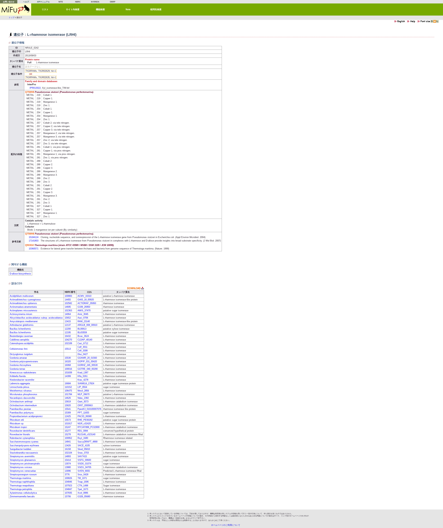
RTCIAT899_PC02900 (89, 427)
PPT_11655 (83, 412)
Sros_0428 (83, 474)
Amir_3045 (83, 314)
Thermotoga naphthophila (22, 481)
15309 (68, 412)
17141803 (33, 240)
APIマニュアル (43, 2)
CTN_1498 (83, 485)
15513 (68, 349)
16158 (68, 449)
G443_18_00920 (86, 299)
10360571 (33, 248)
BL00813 (82, 329)
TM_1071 (82, 478)
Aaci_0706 (83, 317)
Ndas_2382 (83, 398)
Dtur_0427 (83, 354)
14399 (68, 376)
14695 (68, 307)
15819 (68, 401)
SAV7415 (82, 456)
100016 (68, 369)
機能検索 (100, 9)
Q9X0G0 (29, 245)
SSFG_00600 (84, 460)
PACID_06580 (85, 416)
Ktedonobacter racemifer (22, 380)
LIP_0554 (82, 387)
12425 (68, 416)
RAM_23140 (84, 321)
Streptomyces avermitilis (22, 456)
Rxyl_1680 (83, 438)
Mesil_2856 (83, 390)
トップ (11, 17)
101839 (68, 372)
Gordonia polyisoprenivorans (24, 361)
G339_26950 (84, 307)
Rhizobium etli (17, 420)
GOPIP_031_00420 (87, 361)
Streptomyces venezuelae (23, 471)
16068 (68, 365)
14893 (68, 456)
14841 (68, 441)
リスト (45, 9)
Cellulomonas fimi (19, 349)
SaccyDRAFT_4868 (87, 441)
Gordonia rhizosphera (20, 365)
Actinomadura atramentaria (23, 307)
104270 (68, 339)
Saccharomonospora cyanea (24, 441)
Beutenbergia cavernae (21, 336)
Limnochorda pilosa (19, 387)
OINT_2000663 (85, 405)
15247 (68, 427)
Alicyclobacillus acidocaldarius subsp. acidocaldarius (36, 317)
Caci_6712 (83, 343)
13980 (68, 467)
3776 (67, 474)
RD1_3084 (83, 430)
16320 (68, 361)
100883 (68, 296)
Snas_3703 (83, 452)
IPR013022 (35, 88)
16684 (68, 383)
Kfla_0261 (83, 376)
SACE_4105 (84, 445)
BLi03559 (82, 332)
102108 (68, 343)
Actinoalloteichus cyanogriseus (25, 299)
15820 (68, 405)
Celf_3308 (83, 350)
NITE (60, 2)
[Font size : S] (432, 22)
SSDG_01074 (84, 463)
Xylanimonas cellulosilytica (23, 493)
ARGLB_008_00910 (87, 325)
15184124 (33, 237)
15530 (68, 358)
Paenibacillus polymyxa (21, 412)
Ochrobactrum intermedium (23, 405)
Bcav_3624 (83, 336)
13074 (68, 463)
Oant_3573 (83, 401)
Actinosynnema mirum (21, 314)
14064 (68, 314)
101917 (68, 423)
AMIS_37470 (84, 310)
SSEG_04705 (84, 467)
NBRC (78, 2)
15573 (68, 420)
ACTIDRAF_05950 (87, 303)
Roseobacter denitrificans (22, 430)
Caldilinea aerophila (19, 339)
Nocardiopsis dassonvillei (22, 398)
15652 (68, 317)
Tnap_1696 (83, 481)
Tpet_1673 (83, 489)
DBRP (112, 2)
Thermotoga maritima (20, 478)
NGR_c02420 (84, 423)
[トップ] (15, 9)
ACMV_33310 (84, 296)
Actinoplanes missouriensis (23, 310)
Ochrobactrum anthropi (21, 401)
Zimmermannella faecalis (22, 496)
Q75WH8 (29, 92)
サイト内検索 (72, 9)
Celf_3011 (82, 347)
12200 (68, 329)
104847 (68, 489)
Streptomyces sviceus (21, 467)
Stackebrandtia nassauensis (24, 452)
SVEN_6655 (84, 471)
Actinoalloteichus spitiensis (23, 303)
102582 (68, 303)
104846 (68, 481)
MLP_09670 (83, 394)
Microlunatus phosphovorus (23, 394)
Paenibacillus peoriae (20, 409)
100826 (68, 478)
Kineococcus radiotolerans (23, 372)
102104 (68, 452)
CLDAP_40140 (85, 339)
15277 (68, 430)
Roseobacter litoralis (20, 434)
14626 (68, 398)
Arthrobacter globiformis (22, 325)
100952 (68, 438)
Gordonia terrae (17, 369)
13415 (68, 321)
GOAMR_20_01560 (87, 358)
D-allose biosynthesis (20, 273)
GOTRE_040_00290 (88, 369)
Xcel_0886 (83, 493)
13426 (68, 445)
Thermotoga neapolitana (22, 485)
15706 (68, 496)
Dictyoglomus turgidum (21, 354)
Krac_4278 (83, 380)
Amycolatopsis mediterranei (24, 321)
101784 (68, 394)
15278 (68, 434)
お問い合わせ (8, 2)
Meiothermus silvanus (21, 390)
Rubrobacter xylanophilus (22, 438)
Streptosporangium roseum (23, 474)
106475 (68, 390)
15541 (68, 409)
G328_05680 (84, 496)
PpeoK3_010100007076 (89, 409)
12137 (68, 325)
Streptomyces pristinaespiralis (25, 463)
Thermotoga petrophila (21, 489)
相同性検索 (155, 9)
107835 (68, 493)
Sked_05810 (84, 449)
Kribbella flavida (18, 376)
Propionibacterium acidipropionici (26, 416)
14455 (68, 299)
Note (128, 9)
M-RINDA (95, 2)
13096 (68, 471)
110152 (68, 387)
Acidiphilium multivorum (22, 296)
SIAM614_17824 (86, 383)
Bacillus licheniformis (20, 329)
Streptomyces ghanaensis (23, 460)
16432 (68, 336)
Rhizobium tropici (18, 427)
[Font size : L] (437, 22)
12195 (68, 332)
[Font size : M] (434, 22)
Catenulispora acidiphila (21, 343)
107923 (68, 485)
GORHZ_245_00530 (88, 365)
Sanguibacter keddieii (20, 449)
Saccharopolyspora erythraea (24, 445)
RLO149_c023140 (86, 434)
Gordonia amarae (18, 358)
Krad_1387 (83, 372)
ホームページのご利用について (225, 525)
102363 (68, 310)
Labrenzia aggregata (20, 383)
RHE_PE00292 (85, 420)
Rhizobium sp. (17, 423)
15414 (68, 460)
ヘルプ (26, 2)
